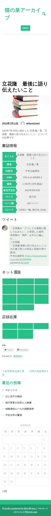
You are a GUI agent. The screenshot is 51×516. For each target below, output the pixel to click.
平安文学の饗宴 (13, 415)
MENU (25, 28)
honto (25, 289)
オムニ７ (41, 281)
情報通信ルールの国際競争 (19, 408)
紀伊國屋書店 (10, 325)
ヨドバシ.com (41, 289)
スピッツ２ (11, 390)
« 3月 (4, 491)
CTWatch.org (30, 511)
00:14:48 (25, 262)
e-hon (41, 299)
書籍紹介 (18, 356)
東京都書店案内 (25, 334)
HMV (9, 307)
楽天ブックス (25, 281)
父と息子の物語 (13, 396)
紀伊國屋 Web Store (9, 299)
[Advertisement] (25, 57)
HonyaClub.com (25, 299)
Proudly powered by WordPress (19, 508)
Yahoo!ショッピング (9, 289)
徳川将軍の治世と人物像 (18, 402)
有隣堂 (25, 325)
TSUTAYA (25, 307)
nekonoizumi (33, 123)
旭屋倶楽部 (10, 334)
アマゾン (9, 281)
